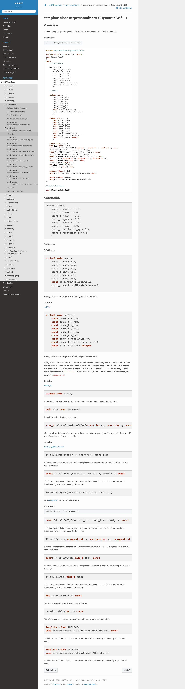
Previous (52, 670)
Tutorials (6, 46)
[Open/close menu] (1, 82)
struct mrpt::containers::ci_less (17, 119)
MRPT (20, 3)
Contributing (8, 283)
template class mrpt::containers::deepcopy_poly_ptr (20, 166)
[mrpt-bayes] (9, 93)
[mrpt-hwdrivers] (10, 210)
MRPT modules (9, 82)
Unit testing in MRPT (11, 69)
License (6, 30)
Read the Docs (90, 684)
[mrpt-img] (8, 214)
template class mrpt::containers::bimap (20, 155)
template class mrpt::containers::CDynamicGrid (18, 124)
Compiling (7, 26)
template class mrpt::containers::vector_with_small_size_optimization (22, 183)
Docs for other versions (12, 294)
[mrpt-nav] (8, 232)
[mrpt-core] (8, 89)
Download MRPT (9, 22)
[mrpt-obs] (8, 236)
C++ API (6, 291)
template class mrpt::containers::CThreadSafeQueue (20, 139)
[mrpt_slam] (8, 264)
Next (126, 670)
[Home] (45, 5)
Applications (7, 50)
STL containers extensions (16, 111)
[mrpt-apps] (8, 86)
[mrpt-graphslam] (11, 203)
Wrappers (6, 61)
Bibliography (7, 287)
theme (69, 684)
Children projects (9, 73)
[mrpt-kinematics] (11, 221)
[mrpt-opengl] (9, 240)
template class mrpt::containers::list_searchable (18, 172)
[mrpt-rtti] (8, 257)
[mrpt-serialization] (11, 261)
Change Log (7, 33)
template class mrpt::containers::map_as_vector (18, 177)
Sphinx (56, 684)
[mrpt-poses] (9, 244)
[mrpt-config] (9, 101)
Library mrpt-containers (15, 191)
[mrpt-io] (7, 218)
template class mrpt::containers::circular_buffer (18, 160)
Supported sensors (10, 65)
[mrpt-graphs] (9, 199)
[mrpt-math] (9, 229)
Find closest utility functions (17, 108)
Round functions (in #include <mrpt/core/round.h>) (15, 252)
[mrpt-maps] (9, 225)
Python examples (9, 58)
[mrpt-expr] (8, 195)
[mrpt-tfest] (8, 272)
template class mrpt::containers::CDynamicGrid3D (19, 129)
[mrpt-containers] (11, 104)
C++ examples (8, 54)
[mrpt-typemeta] (10, 279)
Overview (11, 134)
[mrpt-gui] (8, 206)
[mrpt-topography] (11, 276)
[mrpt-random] (10, 247)
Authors (6, 37)
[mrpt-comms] (9, 97)
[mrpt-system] (9, 268)
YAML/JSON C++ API (14, 115)
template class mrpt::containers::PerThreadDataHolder (21, 150)
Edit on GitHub (125, 8)
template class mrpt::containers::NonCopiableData (19, 145)
